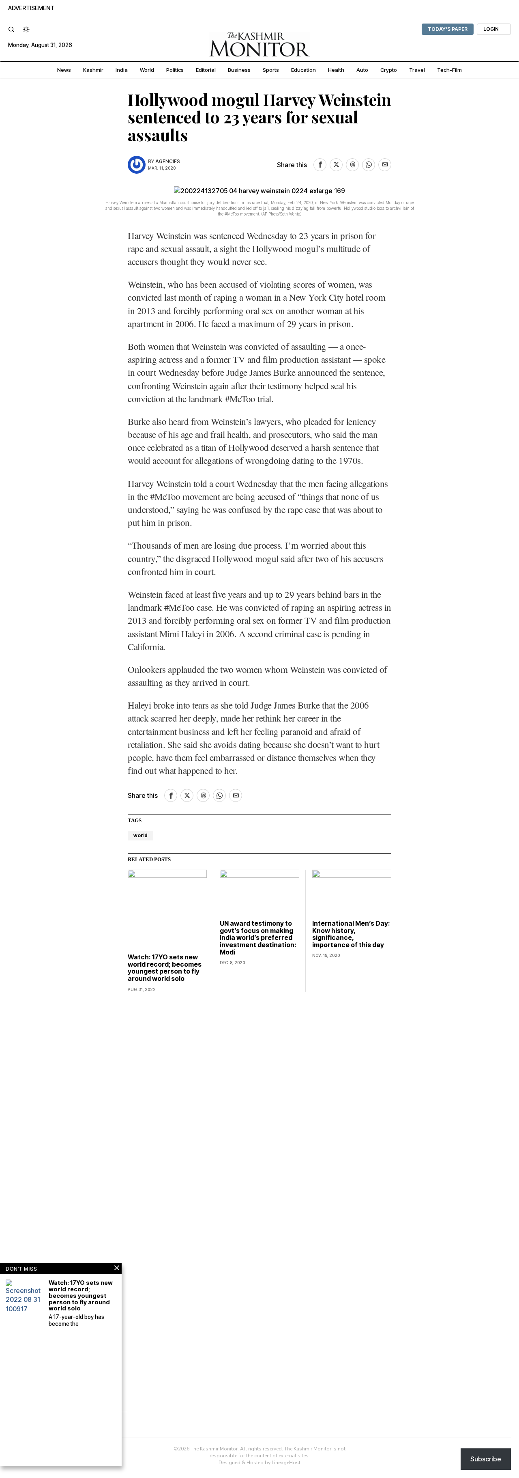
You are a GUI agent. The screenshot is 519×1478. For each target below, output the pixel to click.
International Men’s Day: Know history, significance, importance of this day (351, 934)
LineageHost (286, 1462)
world (140, 835)
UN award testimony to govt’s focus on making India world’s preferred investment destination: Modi (258, 938)
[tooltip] (319, 164)
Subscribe (485, 1459)
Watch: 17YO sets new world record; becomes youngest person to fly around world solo (165, 968)
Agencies (167, 161)
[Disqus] (259, 1102)
